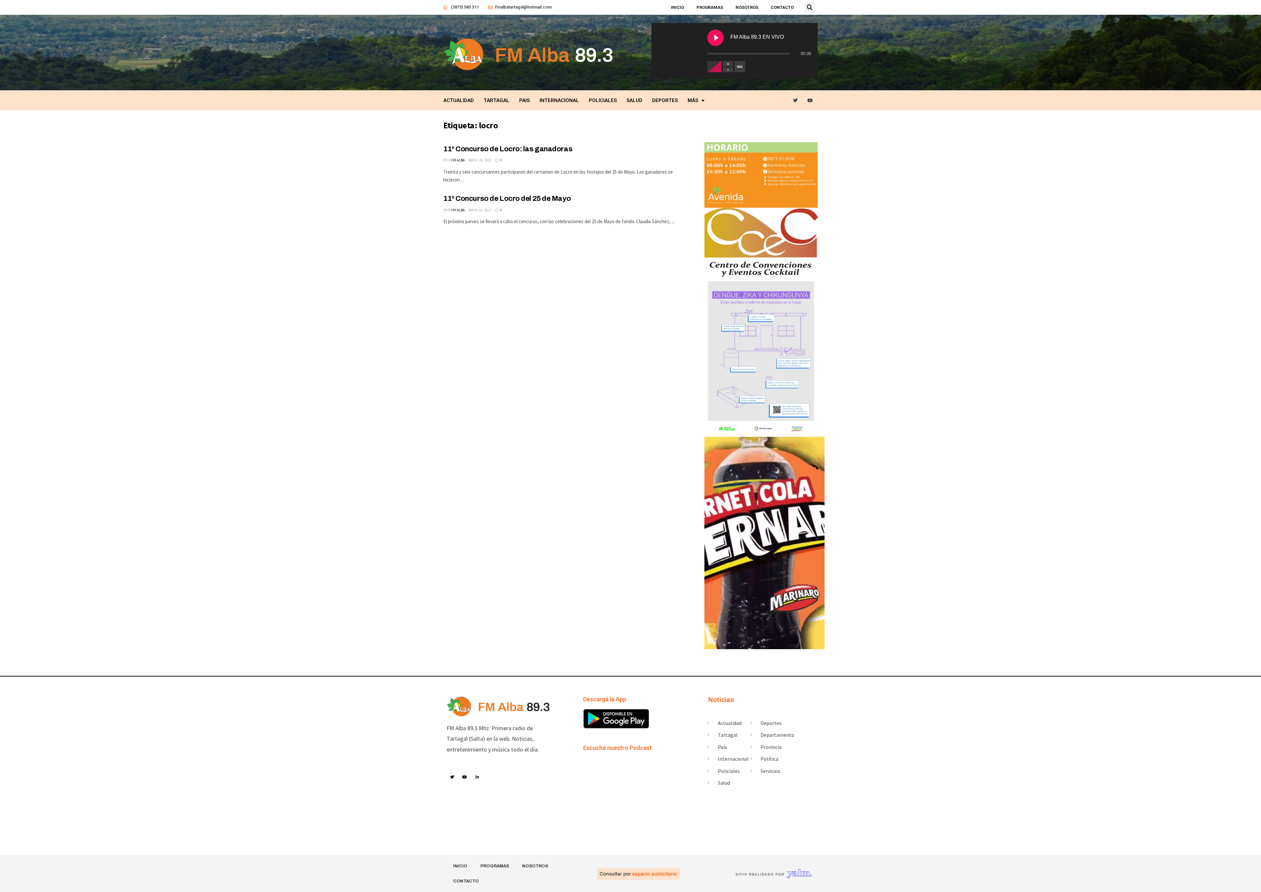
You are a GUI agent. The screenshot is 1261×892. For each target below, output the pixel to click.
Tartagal (496, 100)
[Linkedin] (477, 777)
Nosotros (747, 7)
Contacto (782, 7)
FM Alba (458, 160)
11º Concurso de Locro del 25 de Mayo (507, 198)
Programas (710, 7)
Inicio (677, 7)
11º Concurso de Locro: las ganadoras (507, 149)
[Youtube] (810, 100)
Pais (524, 100)
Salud (634, 100)
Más (693, 100)
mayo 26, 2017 (480, 160)
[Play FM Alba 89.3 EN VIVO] (715, 38)
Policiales (603, 100)
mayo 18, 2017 (480, 210)
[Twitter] (795, 100)
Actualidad (458, 100)
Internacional (559, 100)
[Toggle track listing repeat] (740, 66)
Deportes (665, 100)
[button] (810, 7)
